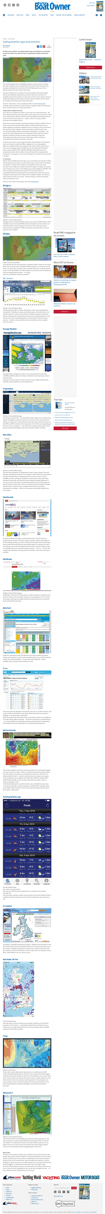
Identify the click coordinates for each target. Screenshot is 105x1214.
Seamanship (11, 39)
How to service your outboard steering (96, 77)
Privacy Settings (93, 1212)
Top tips (58, 399)
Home (5, 39)
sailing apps (35, 181)
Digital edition (91, 5)
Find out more (90, 67)
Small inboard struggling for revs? (65, 412)
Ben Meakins (6, 45)
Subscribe (92, 3)
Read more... (65, 311)
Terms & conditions (76, 1212)
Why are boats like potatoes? (63, 420)
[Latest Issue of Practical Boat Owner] (99, 6)
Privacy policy (85, 1212)
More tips (65, 428)
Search (74, 1188)
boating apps (41, 103)
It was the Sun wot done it (62, 415)
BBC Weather (8, 278)
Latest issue (85, 39)
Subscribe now (58, 1196)
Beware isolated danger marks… (64, 417)
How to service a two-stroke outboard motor (95, 98)
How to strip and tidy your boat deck (95, 87)
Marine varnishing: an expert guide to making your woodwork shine (65, 282)
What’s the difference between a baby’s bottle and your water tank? (65, 423)
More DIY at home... (64, 262)
